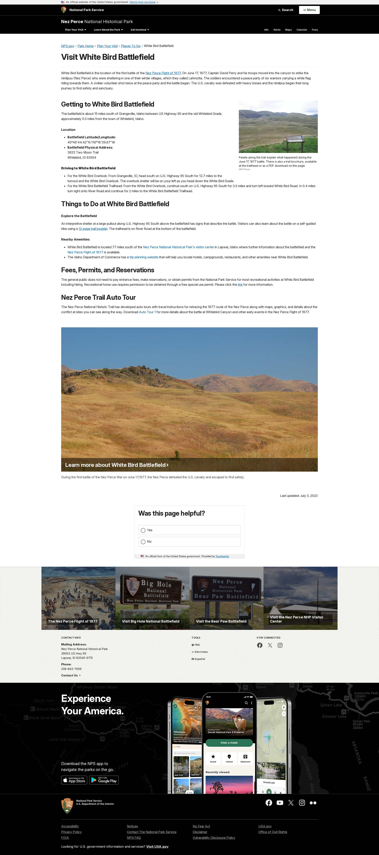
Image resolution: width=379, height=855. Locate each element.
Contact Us (70, 675)
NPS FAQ (134, 838)
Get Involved (138, 29)
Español (199, 658)
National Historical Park (97, 21)
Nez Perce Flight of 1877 (163, 73)
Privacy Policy (71, 832)
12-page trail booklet (93, 229)
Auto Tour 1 (147, 312)
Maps (288, 29)
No (149, 541)
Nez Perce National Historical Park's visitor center (178, 247)
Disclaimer (200, 832)
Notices (132, 826)
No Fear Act (201, 826)
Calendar (301, 29)
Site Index (201, 651)
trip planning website (143, 257)
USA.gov (265, 826)
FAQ (197, 644)
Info (266, 29)
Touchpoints (222, 556)
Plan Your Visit (74, 29)
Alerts (276, 29)
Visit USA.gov (157, 846)
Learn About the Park (107, 29)
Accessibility (70, 826)
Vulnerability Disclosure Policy (214, 838)
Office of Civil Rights (272, 832)
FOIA (65, 838)
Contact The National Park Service (151, 832)
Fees (315, 29)
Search (287, 10)
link (240, 285)
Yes (149, 530)
